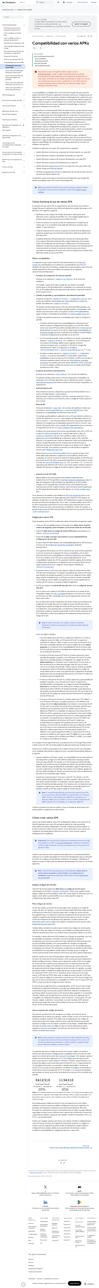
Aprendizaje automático (44, 1225)
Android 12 (67, 1237)
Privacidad (43, 1240)
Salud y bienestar (43, 1230)
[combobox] (45, 2)
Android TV (55, 1240)
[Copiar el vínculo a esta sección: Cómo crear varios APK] (60, 818)
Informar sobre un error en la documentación (91, 1230)
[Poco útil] (91, 36)
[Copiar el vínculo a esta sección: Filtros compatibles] (52, 258)
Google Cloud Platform (35, 1269)
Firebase (31, 1265)
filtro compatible (60, 594)
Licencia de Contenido (36, 1172)
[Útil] (88, 36)
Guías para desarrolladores (79, 1231)
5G (41, 1243)
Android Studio (83, 2)
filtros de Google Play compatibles (62, 545)
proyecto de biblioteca (64, 843)
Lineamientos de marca (51, 1278)
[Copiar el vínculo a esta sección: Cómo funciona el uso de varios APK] (74, 202)
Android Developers (38, 36)
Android (30, 1223)
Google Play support (91, 1236)
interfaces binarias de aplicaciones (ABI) (75, 480)
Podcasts (31, 1243)
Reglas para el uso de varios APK (43, 924)
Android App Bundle (44, 74)
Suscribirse (74, 1283)
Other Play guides (24, 10)
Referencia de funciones (44, 382)
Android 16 (67, 1224)
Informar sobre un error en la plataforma (91, 1223)
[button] (11, 25)
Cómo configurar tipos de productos (71, 428)
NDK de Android (56, 168)
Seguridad (31, 1231)
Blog (29, 1240)
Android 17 (67, 1221)
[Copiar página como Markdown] (41, 48)
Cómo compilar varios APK (80, 314)
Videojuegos (44, 1221)
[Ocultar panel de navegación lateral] (23, 1284)
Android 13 (67, 1234)
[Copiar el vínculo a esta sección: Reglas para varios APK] (55, 517)
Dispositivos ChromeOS (55, 1232)
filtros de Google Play (73, 495)
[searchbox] (13, 17)
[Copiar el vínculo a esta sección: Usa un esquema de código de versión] (65, 1010)
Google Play (8, 10)
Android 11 (67, 1240)
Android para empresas (32, 1227)
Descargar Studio (78, 1241)
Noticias (30, 1237)
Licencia (39, 1278)
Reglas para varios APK (54, 450)
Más (21, 2)
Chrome (30, 1262)
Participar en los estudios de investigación (91, 1241)
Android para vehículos (56, 1236)
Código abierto (33, 1234)
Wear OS (54, 1228)
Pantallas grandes (54, 1224)
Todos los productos (35, 1272)
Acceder (94, 2)
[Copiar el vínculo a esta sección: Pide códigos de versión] (54, 904)
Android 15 (67, 1228)
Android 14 (67, 1231)
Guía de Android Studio (80, 1226)
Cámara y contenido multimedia (43, 1235)
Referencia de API (79, 1237)
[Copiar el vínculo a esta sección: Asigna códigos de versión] (58, 885)
